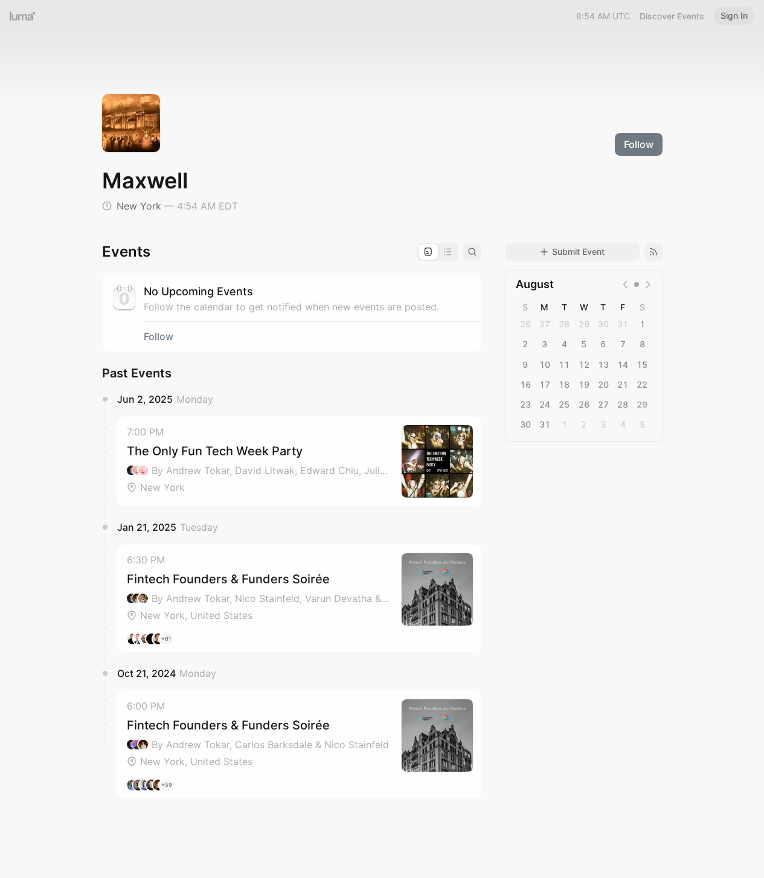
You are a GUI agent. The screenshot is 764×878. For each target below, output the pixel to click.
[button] (299, 461)
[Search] (472, 252)
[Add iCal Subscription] (653, 252)
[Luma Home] (23, 15)
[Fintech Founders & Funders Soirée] (299, 598)
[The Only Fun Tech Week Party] (299, 461)
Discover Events (672, 16)
